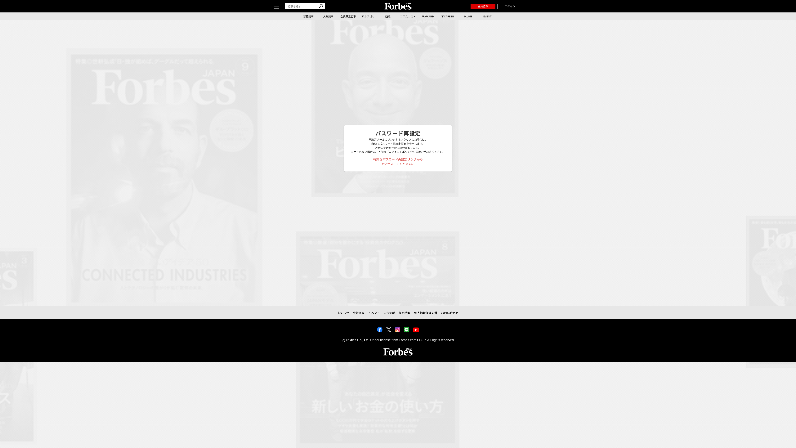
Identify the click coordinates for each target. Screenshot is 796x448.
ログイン (510, 6)
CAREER (449, 16)
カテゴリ (369, 16)
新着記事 (308, 16)
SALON (468, 16)
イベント (374, 313)
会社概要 (358, 313)
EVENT (487, 16)
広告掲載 (389, 313)
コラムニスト (408, 16)
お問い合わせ (450, 313)
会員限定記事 (348, 16)
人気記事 (328, 16)
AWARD (429, 16)
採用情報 (404, 313)
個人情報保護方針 (425, 313)
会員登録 (483, 6)
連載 (388, 16)
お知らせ (343, 313)
